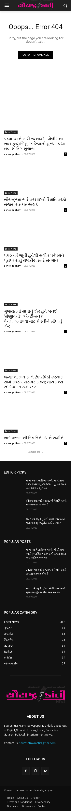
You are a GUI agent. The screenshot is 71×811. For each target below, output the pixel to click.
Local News (10, 132)
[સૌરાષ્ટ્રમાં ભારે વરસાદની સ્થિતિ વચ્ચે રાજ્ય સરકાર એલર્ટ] (35, 179)
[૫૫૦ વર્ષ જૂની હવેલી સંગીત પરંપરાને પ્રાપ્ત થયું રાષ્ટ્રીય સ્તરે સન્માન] (35, 235)
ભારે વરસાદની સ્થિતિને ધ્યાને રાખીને (34, 438)
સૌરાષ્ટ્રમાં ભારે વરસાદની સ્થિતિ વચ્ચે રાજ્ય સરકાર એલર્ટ (35, 202)
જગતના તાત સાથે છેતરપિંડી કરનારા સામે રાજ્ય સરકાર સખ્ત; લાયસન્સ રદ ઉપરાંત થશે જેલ (34, 382)
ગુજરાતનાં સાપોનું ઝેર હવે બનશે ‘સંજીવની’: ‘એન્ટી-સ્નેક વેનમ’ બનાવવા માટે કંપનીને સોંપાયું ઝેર (33, 319)
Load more (34, 452)
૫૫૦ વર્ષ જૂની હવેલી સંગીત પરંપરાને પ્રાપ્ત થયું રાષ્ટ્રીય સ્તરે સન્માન (34, 258)
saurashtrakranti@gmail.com (37, 743)
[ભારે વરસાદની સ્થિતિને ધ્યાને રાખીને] (35, 417)
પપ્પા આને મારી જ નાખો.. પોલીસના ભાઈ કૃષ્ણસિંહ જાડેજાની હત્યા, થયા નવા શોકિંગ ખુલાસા (34, 143)
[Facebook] (26, 771)
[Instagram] (35, 771)
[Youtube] (45, 771)
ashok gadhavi (12, 153)
